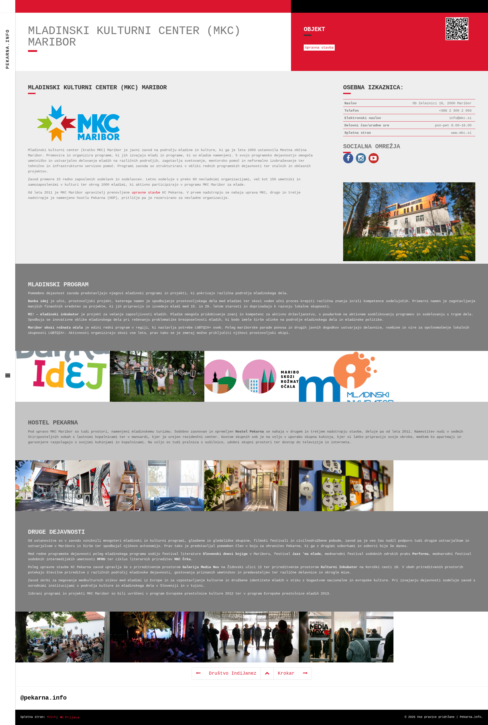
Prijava (71, 717)
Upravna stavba (319, 48)
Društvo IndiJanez (228, 673)
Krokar (290, 673)
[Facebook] (349, 158)
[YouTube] (375, 158)
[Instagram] (362, 158)
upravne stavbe (146, 192)
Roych (51, 717)
